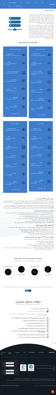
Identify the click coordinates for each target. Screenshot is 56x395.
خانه (42, 2)
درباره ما (36, 2)
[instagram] (1, 352)
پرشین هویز (53, 365)
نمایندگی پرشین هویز (13, 2)
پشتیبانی (9, 352)
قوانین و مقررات (31, 352)
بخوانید (27, 290)
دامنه (21, 2)
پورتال (9, 6)
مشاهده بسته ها (40, 115)
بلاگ (24, 352)
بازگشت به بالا (54, 343)
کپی (4, 365)
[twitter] (3, 352)
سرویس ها (28, 2)
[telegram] (1, 354)
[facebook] (2, 352)
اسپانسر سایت (17, 352)
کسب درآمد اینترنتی (18, 6)
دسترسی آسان (41, 352)
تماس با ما (9, 353)
